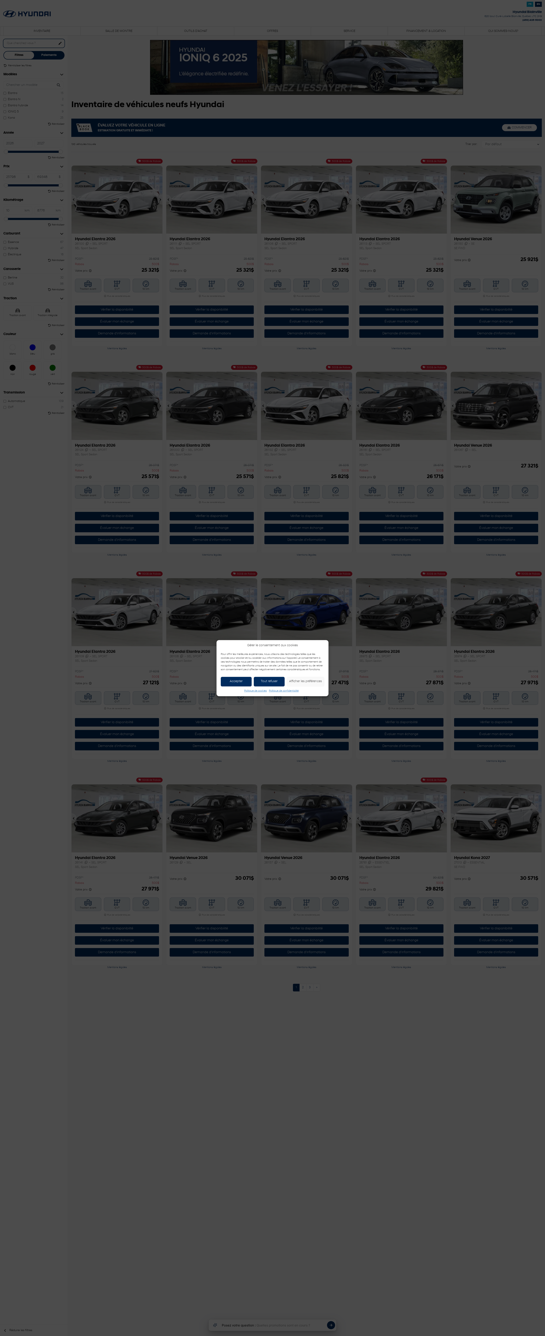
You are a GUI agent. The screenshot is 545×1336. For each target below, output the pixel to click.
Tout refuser (269, 681)
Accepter (236, 681)
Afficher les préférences (305, 681)
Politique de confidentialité (284, 690)
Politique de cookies (255, 690)
